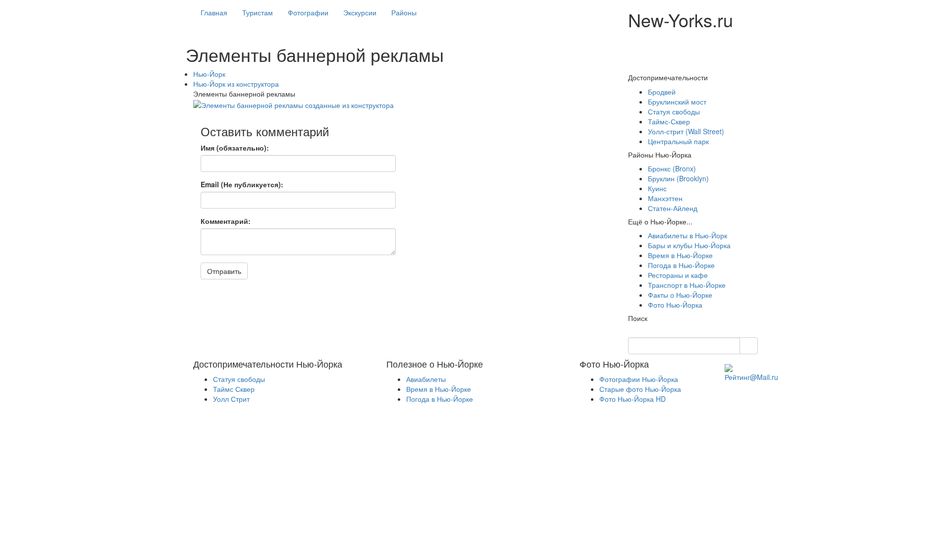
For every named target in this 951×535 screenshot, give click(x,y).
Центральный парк (678, 141)
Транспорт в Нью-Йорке (687, 285)
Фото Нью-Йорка (675, 305)
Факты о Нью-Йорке (680, 295)
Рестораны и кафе (678, 275)
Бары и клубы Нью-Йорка (689, 245)
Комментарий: (226, 221)
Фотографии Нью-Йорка (638, 379)
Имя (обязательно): (235, 148)
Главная (214, 12)
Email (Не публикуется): (242, 184)
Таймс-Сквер (669, 121)
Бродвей (662, 92)
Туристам (257, 12)
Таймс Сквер (234, 389)
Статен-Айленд (672, 208)
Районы (404, 12)
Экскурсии (359, 12)
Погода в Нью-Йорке (681, 265)
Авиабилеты (426, 379)
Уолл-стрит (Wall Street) (686, 131)
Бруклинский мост (677, 102)
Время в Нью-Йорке (680, 255)
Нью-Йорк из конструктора (236, 84)
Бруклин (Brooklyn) (678, 178)
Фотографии (308, 12)
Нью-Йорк (209, 74)
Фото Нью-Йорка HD (632, 399)
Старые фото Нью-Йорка (640, 389)
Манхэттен (665, 198)
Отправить (224, 271)
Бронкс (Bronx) (672, 168)
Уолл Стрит (231, 399)
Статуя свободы (674, 111)
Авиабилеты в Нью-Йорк (687, 235)
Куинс (657, 188)
